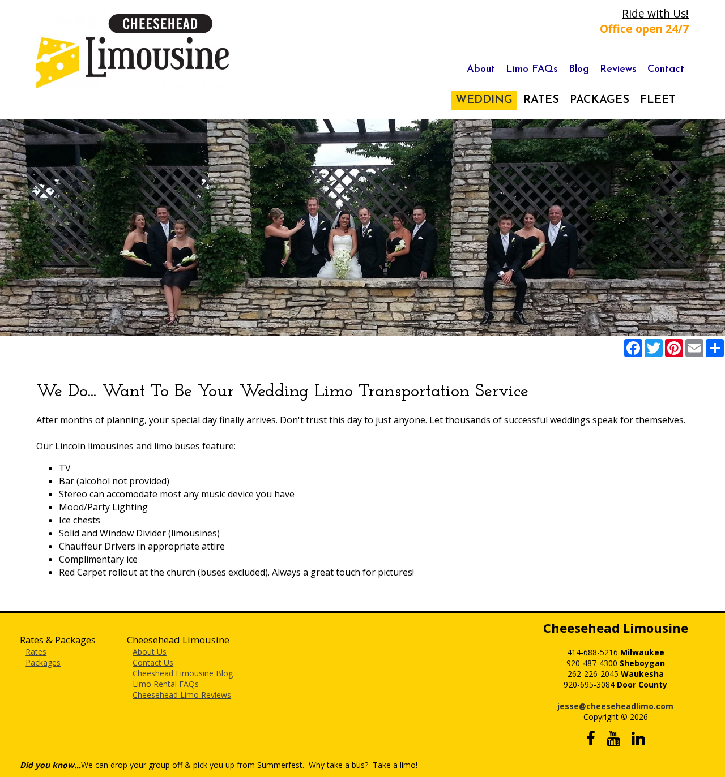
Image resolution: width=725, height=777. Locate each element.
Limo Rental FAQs (166, 684)
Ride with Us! (655, 13)
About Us (150, 651)
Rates (35, 651)
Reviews (618, 70)
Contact (665, 70)
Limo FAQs (532, 70)
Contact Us (153, 662)
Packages (43, 662)
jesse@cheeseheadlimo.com (615, 706)
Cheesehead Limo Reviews (182, 694)
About (481, 70)
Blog (579, 70)
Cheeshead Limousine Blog (183, 673)
